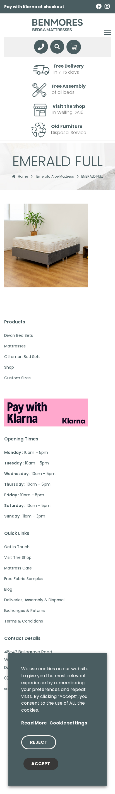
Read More (34, 723)
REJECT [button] (38, 742)
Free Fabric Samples (23, 578)
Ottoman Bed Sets (22, 356)
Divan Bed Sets (18, 335)
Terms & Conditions (23, 621)
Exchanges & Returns (24, 610)
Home (23, 176)
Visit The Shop (18, 557)
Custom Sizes (17, 378)
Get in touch (17, 547)
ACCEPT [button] (40, 763)
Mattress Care (18, 568)
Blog (8, 589)
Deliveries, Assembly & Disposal (34, 600)
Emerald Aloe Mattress (55, 176)
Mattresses (15, 346)
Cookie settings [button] (68, 723)
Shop (9, 367)
